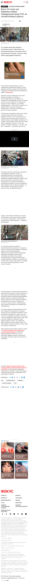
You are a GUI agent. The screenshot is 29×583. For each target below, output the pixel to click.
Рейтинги (4, 498)
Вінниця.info (9, 92)
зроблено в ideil (5, 580)
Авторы (18, 500)
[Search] (27, 2)
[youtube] (14, 514)
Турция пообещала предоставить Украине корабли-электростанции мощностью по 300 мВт (14, 367)
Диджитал (4, 6)
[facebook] (2, 514)
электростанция (7, 383)
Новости (3, 495)
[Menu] (2, 2)
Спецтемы (19, 498)
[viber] (18, 514)
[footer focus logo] (7, 491)
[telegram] (10, 514)
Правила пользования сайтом (5, 506)
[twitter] (6, 514)
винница (20, 380)
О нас (2, 502)
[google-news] (22, 514)
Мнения (18, 495)
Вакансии (19, 502)
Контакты (21, 578)
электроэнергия (11, 380)
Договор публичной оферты (22, 505)
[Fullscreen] (26, 152)
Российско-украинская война (16, 6)
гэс (15, 383)
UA (24, 2)
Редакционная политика (5, 511)
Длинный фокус (6, 500)
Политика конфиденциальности (9, 578)
